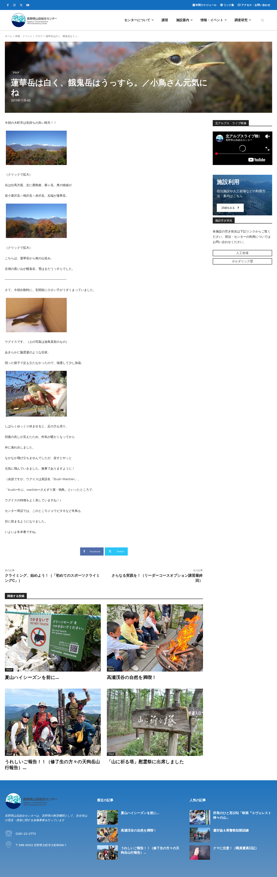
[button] (262, 20)
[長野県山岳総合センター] (34, 20)
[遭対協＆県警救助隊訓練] (200, 835)
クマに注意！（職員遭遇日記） (236, 848)
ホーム (8, 36)
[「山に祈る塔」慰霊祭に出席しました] (155, 722)
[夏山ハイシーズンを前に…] (53, 638)
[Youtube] (28, 5)
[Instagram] (14, 5)
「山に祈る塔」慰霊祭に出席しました (145, 761)
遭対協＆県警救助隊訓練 (231, 830)
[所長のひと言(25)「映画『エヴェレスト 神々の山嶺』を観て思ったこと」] (200, 817)
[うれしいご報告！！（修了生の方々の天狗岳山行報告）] (53, 722)
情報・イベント (23, 36)
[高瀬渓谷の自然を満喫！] (155, 638)
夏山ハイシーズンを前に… (32, 677)
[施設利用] (242, 195)
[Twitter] (21, 5)
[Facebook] (8, 5)
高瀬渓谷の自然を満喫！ (131, 677)
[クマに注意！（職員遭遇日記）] (200, 852)
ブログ (39, 36)
